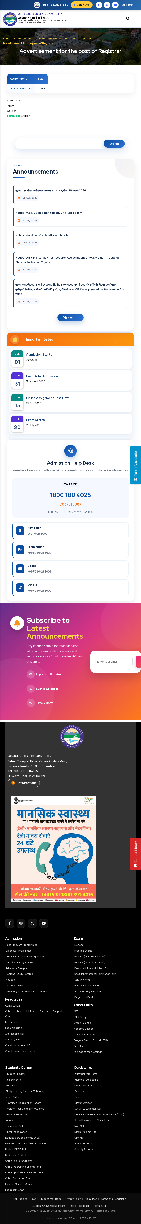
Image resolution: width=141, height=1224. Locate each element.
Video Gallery (13, 1097)
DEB (34, 22)
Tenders (79, 1097)
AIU (44, 22)
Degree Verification (85, 997)
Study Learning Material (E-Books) (25, 1091)
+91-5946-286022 (39, 553)
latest (10, 106)
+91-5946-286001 (39, 571)
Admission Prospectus (18, 968)
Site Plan (79, 1046)
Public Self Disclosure (86, 1079)
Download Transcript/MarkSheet (93, 968)
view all (68, 317)
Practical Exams (83, 950)
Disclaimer (91, 1199)
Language (14, 116)
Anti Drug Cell (12, 1039)
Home (6, 38)
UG (30, 22)
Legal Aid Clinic (13, 1027)
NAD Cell (79, 1126)
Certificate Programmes (19, 962)
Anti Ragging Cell (14, 1033)
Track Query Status (16, 1114)
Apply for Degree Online (87, 991)
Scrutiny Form (82, 979)
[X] (32, 923)
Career (11, 111)
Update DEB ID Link (15, 1149)
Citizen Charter (83, 1102)
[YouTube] (43, 923)
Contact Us (100, 1205)
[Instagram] (21, 923)
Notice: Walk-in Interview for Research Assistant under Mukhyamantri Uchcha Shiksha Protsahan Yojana (67, 260)
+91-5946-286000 (39, 590)
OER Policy (80, 1017)
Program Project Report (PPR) (91, 1040)
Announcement (24, 38)
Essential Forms (83, 1085)
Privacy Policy (73, 1199)
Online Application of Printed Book (24, 1172)
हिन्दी (130, 5)
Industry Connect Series (19, 1184)
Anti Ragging (20, 1199)
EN (123, 5)
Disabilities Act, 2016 (86, 1131)
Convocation (12, 1005)
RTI (76, 1011)
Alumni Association (16, 1131)
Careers (79, 1091)
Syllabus (10, 1085)
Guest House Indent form (19, 1045)
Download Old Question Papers (23, 1102)
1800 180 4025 (70, 495)
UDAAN (78, 1137)
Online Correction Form (18, 1178)
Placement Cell (14, 1126)
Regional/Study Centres (19, 973)
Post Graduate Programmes (21, 944)
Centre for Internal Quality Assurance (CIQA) (99, 1114)
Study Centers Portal (86, 1073)
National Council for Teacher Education (27, 1143)
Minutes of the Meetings (88, 1052)
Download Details (21, 88)
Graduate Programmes (19, 950)
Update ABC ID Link (16, 1155)
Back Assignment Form (87, 985)
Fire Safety (11, 1022)
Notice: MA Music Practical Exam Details (41, 235)
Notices (10, 979)
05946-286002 (37, 534)
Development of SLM (86, 1034)
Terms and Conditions (113, 1199)
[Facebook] (9, 923)
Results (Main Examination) (89, 956)
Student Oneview (15, 1073)
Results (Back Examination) (89, 962)
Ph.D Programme (15, 985)
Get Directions (26, 783)
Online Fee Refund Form (18, 1160)
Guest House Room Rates (20, 1051)
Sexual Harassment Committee (92, 1120)
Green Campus (82, 1023)
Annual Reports (83, 1143)
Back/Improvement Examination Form (95, 973)
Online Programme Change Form (23, 1166)
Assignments (13, 1079)
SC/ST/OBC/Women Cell (87, 1108)
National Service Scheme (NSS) (22, 1137)
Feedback (83, 1205)
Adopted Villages (84, 1028)
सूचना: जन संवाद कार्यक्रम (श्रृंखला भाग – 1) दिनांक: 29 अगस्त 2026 (50, 190)
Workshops (12, 1120)
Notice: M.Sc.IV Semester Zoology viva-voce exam (48, 213)
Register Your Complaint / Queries (25, 1108)
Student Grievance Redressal (49, 1205)
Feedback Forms (14, 1189)
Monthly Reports (83, 1149)
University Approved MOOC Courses (26, 991)
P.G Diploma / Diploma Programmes (25, 956)
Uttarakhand (46, 20)
